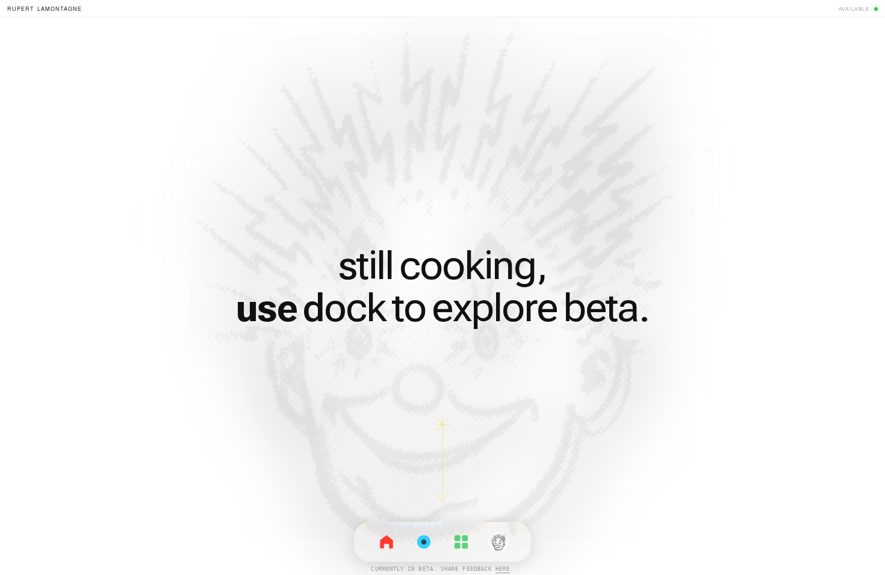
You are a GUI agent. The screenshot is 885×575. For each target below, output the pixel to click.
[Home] (386, 542)
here (502, 569)
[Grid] (461, 542)
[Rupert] (498, 542)
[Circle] (424, 542)
